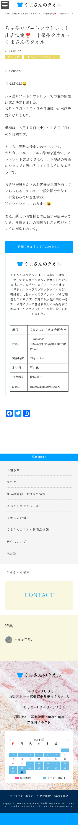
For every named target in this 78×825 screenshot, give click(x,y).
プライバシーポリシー (23, 796)
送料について (16, 542)
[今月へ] (21, 735)
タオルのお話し (18, 518)
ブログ (11, 482)
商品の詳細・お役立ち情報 (26, 494)
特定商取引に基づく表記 (54, 796)
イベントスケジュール (42, 57)
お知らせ (13, 57)
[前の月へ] (10, 739)
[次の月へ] (68, 739)
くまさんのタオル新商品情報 (28, 530)
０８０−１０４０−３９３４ (44, 707)
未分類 (11, 554)
